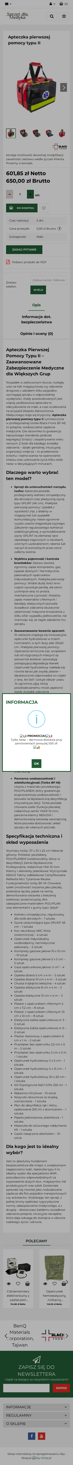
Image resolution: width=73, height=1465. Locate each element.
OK (36, 764)
